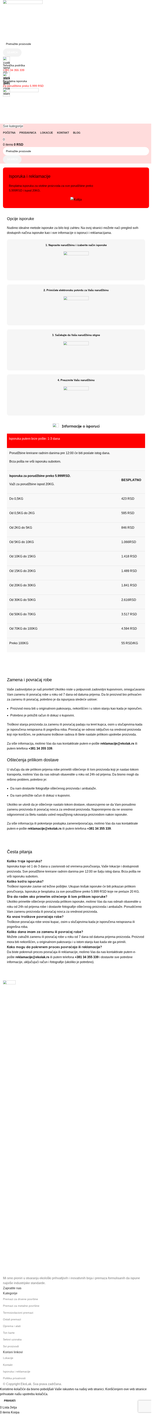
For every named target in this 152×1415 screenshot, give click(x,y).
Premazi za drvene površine (20, 1299)
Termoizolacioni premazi (18, 1312)
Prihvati (10, 1400)
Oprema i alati (12, 1326)
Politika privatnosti (14, 1378)
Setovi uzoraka (12, 1339)
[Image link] (9, 1127)
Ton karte (9, 1332)
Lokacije (8, 1357)
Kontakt (7, 1364)
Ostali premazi (12, 1319)
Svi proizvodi (11, 1346)
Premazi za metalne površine (21, 1305)
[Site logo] (23, 19)
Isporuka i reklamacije (16, 1371)
